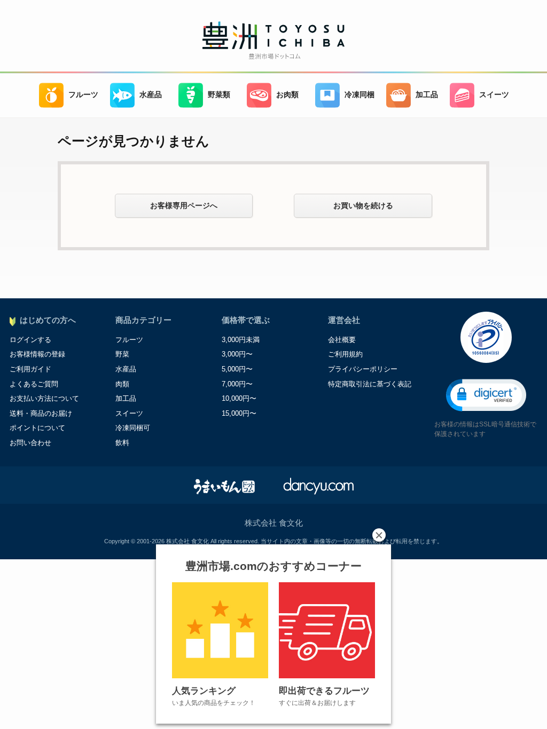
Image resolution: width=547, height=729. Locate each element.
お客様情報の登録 (37, 354)
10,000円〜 (239, 398)
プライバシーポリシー (362, 369)
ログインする (30, 340)
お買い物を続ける (363, 205)
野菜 (122, 354)
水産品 (150, 95)
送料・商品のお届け (41, 413)
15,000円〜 (239, 413)
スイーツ (494, 95)
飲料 (122, 443)
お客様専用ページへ (183, 205)
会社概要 (342, 340)
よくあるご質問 (34, 384)
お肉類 (287, 95)
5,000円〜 (237, 369)
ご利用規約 (345, 354)
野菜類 (219, 95)
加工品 (427, 95)
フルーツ (83, 95)
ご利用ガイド (30, 369)
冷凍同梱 (359, 95)
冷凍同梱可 (132, 428)
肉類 (122, 384)
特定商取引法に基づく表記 (369, 384)
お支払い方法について (44, 398)
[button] (486, 395)
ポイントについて (37, 428)
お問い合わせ (30, 443)
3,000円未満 (241, 340)
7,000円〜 (237, 384)
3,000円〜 (237, 354)
